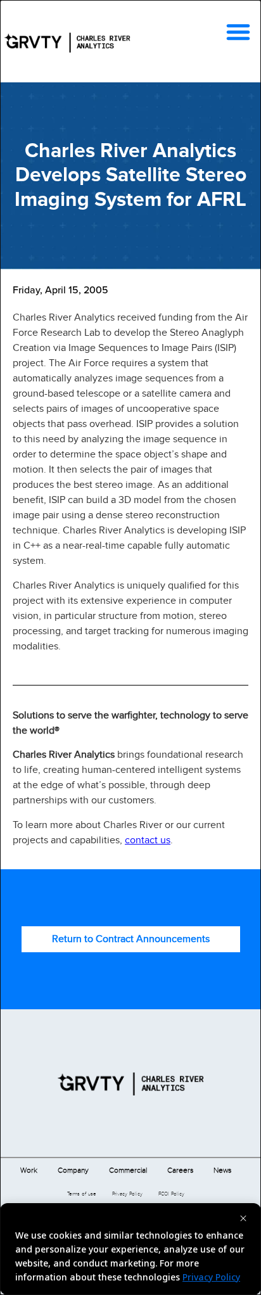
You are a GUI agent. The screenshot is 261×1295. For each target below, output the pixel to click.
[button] (238, 32)
